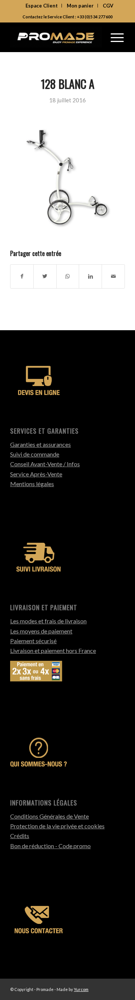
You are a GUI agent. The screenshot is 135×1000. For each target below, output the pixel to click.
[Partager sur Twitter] (45, 276)
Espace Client (42, 6)
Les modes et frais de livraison (48, 620)
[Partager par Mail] (113, 276)
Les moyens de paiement (41, 631)
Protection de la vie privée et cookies (57, 825)
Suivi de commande (34, 454)
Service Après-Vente (36, 474)
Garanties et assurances (40, 444)
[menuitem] (42, 5)
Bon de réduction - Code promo (50, 845)
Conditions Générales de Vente (49, 816)
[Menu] (117, 37)
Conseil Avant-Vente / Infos (45, 463)
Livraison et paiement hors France (53, 650)
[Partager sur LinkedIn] (90, 276)
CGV (108, 6)
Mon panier (80, 6)
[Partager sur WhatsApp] (68, 276)
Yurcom (81, 989)
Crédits (19, 835)
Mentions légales (32, 483)
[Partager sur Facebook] (21, 276)
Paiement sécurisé (33, 640)
